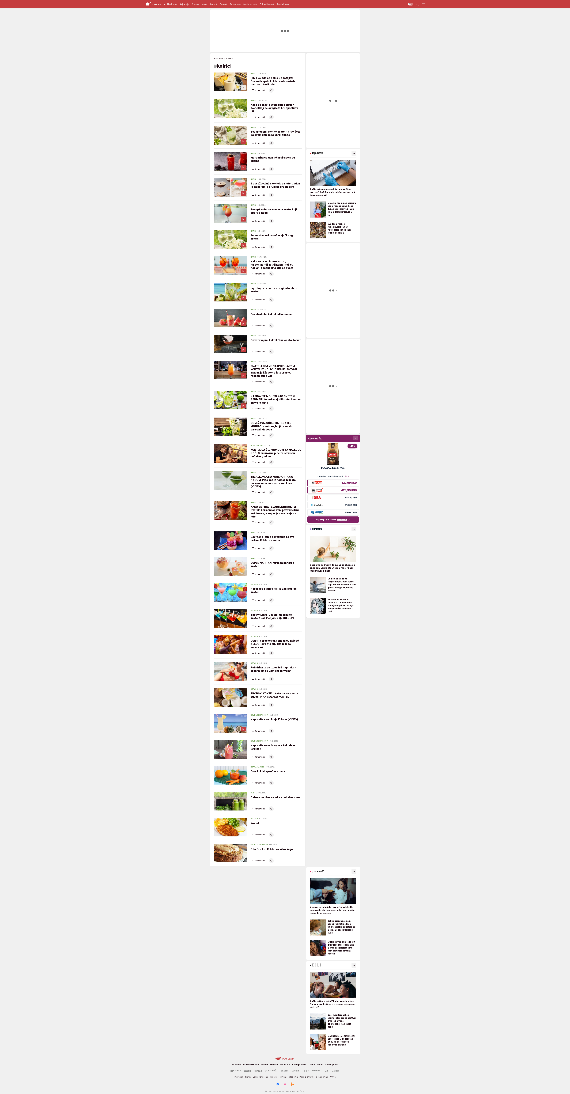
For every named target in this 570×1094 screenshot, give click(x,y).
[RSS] (292, 1084)
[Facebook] (278, 1084)
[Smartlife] (317, 1070)
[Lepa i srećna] (284, 1070)
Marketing (323, 1077)
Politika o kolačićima (288, 1077)
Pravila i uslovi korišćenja (256, 1077)
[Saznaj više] (354, 153)
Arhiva (333, 1077)
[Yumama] (271, 1070)
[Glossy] (335, 1070)
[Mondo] (236, 1070)
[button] (258, 90)
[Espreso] (258, 1070)
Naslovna (218, 58)
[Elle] (306, 1070)
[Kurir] (247, 1070)
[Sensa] (295, 1070)
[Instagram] (285, 1084)
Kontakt (273, 1077)
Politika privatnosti (308, 1077)
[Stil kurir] (326, 1070)
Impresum (239, 1077)
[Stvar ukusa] (155, 4)
